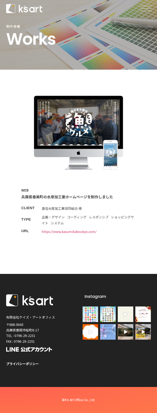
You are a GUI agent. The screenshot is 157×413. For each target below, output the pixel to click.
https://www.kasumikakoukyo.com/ (69, 231)
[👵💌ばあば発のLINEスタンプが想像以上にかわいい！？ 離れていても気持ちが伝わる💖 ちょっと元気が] (90, 332)
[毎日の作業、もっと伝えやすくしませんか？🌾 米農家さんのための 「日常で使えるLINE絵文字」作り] (108, 314)
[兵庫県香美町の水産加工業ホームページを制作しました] (78, 133)
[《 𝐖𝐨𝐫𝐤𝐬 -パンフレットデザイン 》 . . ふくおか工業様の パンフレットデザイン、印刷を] (143, 332)
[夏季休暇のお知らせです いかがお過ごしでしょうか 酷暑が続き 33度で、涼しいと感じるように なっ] (108, 332)
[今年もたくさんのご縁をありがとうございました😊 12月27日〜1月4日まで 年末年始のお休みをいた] (143, 314)
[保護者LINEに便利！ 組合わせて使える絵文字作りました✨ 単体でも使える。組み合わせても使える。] (90, 314)
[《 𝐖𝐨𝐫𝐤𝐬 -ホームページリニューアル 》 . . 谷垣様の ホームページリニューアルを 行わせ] (125, 332)
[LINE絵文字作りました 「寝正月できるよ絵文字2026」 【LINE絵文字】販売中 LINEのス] (125, 314)
